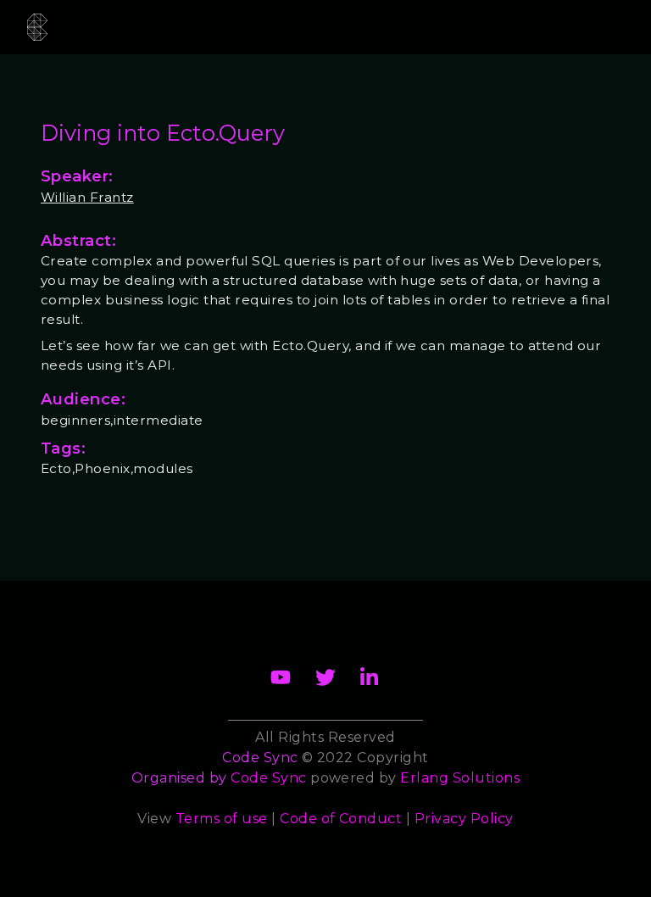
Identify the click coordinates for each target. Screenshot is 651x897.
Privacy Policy (464, 819)
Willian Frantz (87, 197)
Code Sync (268, 778)
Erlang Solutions (460, 778)
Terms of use (221, 819)
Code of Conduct (341, 819)
